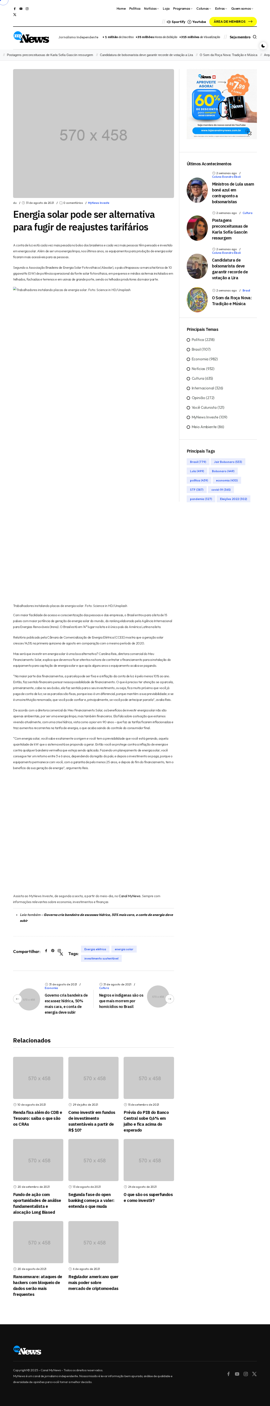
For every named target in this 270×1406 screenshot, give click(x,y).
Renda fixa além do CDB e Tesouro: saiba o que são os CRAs (37, 1118)
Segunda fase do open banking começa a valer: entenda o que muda (91, 1200)
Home (121, 8)
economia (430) (227, 480)
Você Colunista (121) (208, 407)
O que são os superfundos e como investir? (148, 1197)
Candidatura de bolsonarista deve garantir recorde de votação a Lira (135, 55)
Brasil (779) (198, 462)
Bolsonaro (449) (223, 471)
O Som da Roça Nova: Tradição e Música (218, 55)
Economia (51, 988)
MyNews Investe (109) (209, 417)
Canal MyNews (129, 896)
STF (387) (196, 489)
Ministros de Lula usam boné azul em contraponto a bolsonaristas (233, 192)
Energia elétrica (95, 949)
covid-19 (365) (221, 489)
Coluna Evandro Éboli (226, 177)
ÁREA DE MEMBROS (230, 21)
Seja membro (240, 37)
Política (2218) (203, 339)
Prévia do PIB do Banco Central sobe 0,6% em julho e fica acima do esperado (146, 1121)
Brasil (246, 290)
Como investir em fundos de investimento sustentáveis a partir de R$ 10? (91, 1121)
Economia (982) (205, 359)
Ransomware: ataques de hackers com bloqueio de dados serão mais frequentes (37, 1285)
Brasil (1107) (201, 349)
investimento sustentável (101, 958)
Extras (220, 8)
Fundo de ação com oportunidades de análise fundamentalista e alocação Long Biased (37, 1203)
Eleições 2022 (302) (233, 499)
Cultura (104, 988)
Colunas (202, 8)
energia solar (124, 949)
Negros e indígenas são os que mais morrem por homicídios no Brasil (121, 1001)
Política (134, 8)
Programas (181, 8)
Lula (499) (197, 471)
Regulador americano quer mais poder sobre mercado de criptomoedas (93, 1282)
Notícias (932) (203, 368)
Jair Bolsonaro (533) (228, 462)
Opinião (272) (203, 397)
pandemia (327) (201, 499)
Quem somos (241, 8)
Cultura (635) (202, 378)
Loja (166, 8)
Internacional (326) (207, 388)
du (14, 203)
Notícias (150, 8)
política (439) (199, 480)
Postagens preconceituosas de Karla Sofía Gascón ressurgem (230, 229)
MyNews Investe (98, 203)
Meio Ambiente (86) (208, 426)
